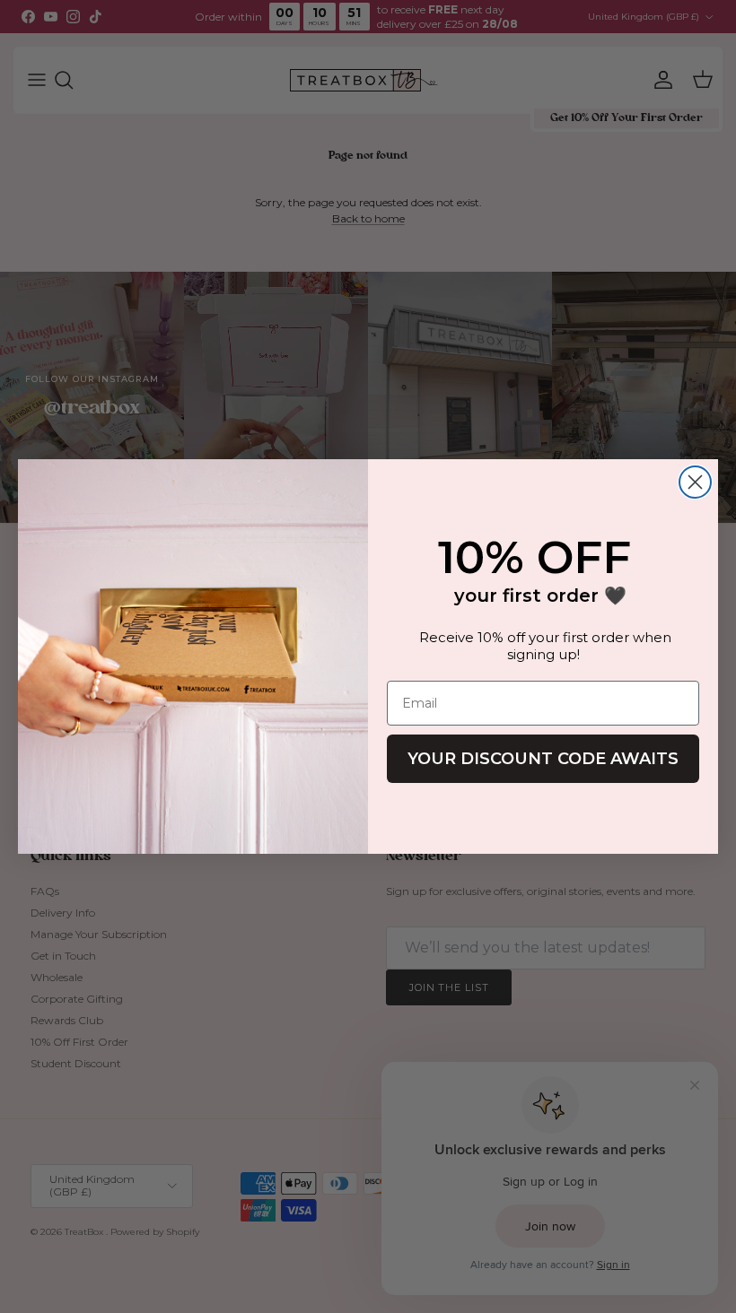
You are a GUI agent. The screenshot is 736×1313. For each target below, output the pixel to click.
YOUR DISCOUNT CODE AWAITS (543, 759)
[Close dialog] (695, 482)
